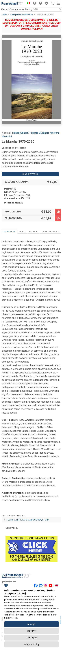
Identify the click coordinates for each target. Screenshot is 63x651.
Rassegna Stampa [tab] (50, 231)
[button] (27, 3)
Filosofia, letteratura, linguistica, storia (28, 520)
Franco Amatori (20, 132)
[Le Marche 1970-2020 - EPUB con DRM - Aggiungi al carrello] (58, 218)
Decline (31, 630)
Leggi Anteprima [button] (30, 174)
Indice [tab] (22, 231)
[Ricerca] (59, 9)
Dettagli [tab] (33, 231)
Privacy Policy (31, 644)
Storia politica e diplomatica (21, 15)
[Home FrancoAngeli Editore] (12, 3)
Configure (31, 637)
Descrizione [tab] (9, 231)
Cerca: (4, 9)
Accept (31, 624)
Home (4, 15)
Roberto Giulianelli (39, 132)
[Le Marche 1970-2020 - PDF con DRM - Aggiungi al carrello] (58, 212)
